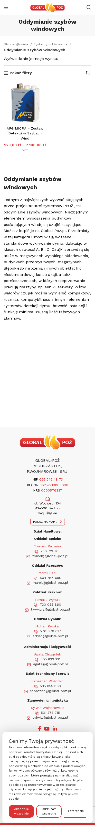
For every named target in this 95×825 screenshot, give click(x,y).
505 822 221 (50, 659)
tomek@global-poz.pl (50, 556)
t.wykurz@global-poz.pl (50, 609)
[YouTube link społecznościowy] (47, 729)
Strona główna (16, 44)
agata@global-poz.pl (50, 664)
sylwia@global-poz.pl (50, 717)
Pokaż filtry (21, 73)
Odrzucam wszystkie (49, 811)
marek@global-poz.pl (50, 582)
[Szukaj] (89, 7)
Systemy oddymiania (50, 44)
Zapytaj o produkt (27, 159)
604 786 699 (50, 578)
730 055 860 (50, 604)
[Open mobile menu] (6, 7)
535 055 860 (50, 686)
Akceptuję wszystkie (21, 811)
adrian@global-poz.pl (50, 636)
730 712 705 (50, 551)
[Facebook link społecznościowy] (40, 729)
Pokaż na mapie (45, 521)
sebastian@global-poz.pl (50, 691)
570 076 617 (50, 631)
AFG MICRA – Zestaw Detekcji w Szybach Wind (25, 133)
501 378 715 (50, 712)
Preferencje (75, 811)
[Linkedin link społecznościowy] (54, 729)
